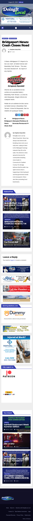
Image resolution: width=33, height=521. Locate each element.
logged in (12, 260)
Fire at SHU (9, 444)
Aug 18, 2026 (9, 245)
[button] (30, 28)
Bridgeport (5, 38)
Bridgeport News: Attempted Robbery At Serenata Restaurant (20, 121)
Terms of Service (27, 518)
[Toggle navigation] (16, 28)
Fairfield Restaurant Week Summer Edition (16, 425)
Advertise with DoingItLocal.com (23, 507)
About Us (12, 507)
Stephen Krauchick (15, 49)
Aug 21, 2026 (9, 429)
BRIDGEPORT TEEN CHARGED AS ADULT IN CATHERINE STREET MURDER (15, 224)
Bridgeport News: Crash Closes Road (15, 43)
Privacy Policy (20, 515)
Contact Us (11, 511)
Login (29, 511)
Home (7, 507)
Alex (17, 208)
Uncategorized (13, 38)
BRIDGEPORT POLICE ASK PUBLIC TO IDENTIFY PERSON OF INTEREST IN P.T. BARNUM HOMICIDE (16, 206)
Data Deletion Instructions (21, 511)
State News (7, 473)
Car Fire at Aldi (11, 242)
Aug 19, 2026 (9, 208)
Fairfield (6, 422)
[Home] (2, 28)
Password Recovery (10, 515)
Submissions (28, 515)
